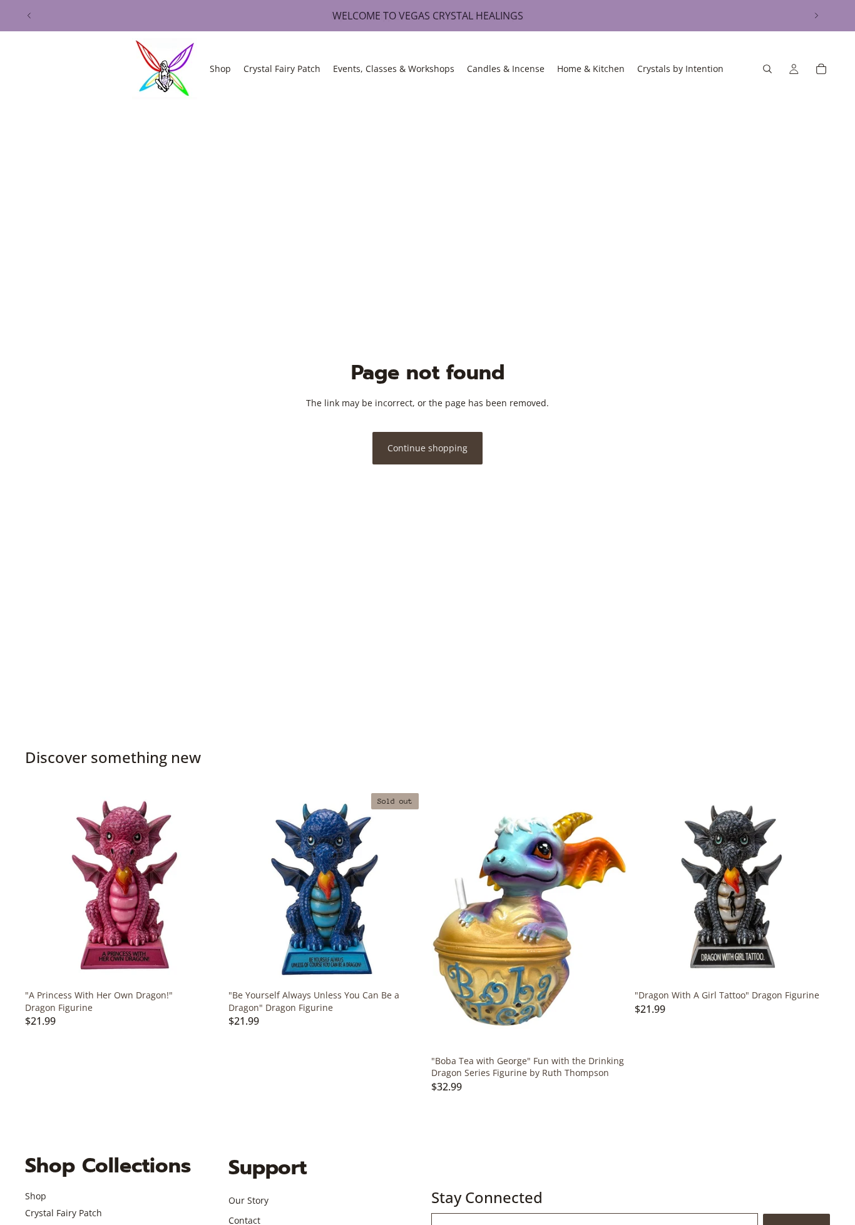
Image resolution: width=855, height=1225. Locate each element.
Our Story (248, 1200)
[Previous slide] (29, 15)
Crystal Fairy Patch (63, 1213)
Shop (35, 1196)
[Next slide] (816, 15)
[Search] (767, 69)
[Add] (201, 964)
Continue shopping (427, 448)
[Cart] (821, 69)
